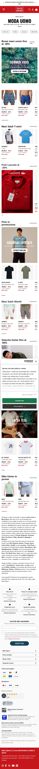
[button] (4, 3)
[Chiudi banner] (36, 361)
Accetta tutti (19, 400)
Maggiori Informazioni (14, 639)
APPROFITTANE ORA (19, 250)
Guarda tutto (32, 42)
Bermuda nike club (23, 501)
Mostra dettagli (27, 394)
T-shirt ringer (22, 459)
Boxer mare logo (23, 109)
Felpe (15, 31)
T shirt (3, 148)
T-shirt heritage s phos (24, 148)
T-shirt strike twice (7, 459)
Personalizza (18, 406)
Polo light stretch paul (8, 284)
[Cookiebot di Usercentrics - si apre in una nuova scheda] (25, 361)
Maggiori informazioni (10, 601)
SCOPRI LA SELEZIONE (19, 71)
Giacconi (5, 31)
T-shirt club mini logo (8, 501)
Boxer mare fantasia (7, 109)
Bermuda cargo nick (7, 323)
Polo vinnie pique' (23, 284)
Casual (24, 31)
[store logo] (17, 9)
